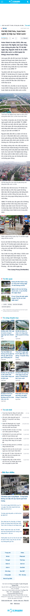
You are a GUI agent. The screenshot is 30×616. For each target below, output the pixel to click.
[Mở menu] (2, 1)
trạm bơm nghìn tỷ (6, 306)
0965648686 (16, 591)
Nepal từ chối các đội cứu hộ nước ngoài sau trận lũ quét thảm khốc (15, 450)
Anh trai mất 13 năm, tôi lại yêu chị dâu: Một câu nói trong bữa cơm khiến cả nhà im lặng (15, 455)
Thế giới (7, 560)
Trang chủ (7, 552)
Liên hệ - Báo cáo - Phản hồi (21, 600)
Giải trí (8, 567)
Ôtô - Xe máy (22, 575)
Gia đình (22, 567)
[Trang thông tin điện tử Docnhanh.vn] (14, 1)
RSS (11, 603)
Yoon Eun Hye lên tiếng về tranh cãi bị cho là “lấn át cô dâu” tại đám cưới (15, 414)
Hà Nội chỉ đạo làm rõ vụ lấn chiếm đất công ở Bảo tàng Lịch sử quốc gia (15, 440)
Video (22, 552)
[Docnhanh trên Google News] (4, 38)
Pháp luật (22, 556)
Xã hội (7, 556)
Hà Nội (5, 304)
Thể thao (22, 560)
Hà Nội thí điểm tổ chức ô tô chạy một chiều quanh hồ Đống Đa (15, 430)
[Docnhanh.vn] (15, 611)
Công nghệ (8, 575)
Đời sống (7, 571)
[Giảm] (10, 38)
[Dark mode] (28, 1)
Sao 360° (22, 571)
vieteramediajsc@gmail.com (15, 593)
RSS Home (17, 603)
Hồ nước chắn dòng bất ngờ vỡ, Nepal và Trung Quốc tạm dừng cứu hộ (15, 419)
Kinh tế (8, 563)
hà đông (10, 304)
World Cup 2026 (7, 578)
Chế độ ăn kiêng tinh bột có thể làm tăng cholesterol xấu (15, 445)
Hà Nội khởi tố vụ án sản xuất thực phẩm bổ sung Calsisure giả (15, 435)
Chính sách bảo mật (6, 600)
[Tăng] (16, 38)
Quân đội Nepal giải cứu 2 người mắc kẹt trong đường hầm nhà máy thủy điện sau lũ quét (15, 425)
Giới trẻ (22, 563)
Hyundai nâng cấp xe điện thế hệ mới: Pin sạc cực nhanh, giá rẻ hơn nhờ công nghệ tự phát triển (15, 461)
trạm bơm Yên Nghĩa (17, 304)
